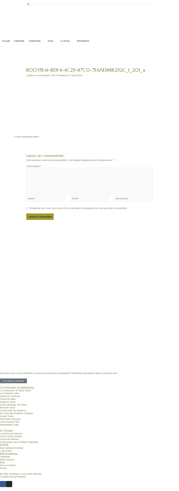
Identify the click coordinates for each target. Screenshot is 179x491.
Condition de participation (13, 476)
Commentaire (33, 166)
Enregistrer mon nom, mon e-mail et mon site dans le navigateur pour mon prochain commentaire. (78, 208)
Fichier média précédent (25, 136)
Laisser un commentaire (38, 75)
